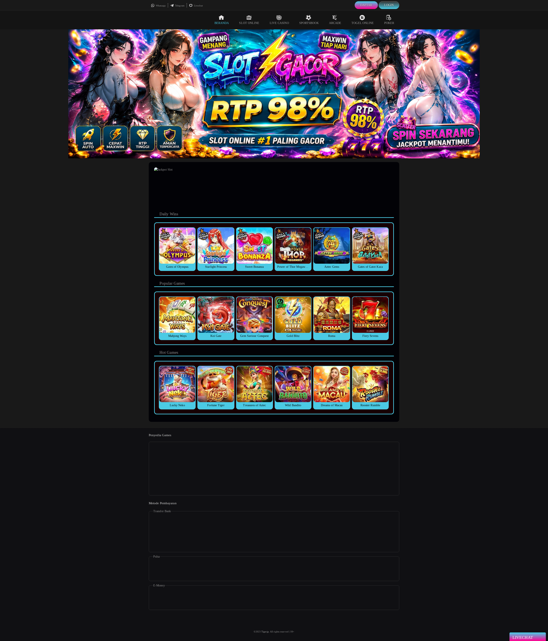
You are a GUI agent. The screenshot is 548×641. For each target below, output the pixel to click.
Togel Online (362, 23)
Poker (389, 23)
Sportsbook (309, 23)
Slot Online (249, 23)
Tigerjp (265, 631)
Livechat (198, 5)
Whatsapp (160, 5)
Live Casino (279, 23)
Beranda (221, 23)
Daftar (366, 5)
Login (389, 5)
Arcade (335, 23)
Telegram (179, 5)
